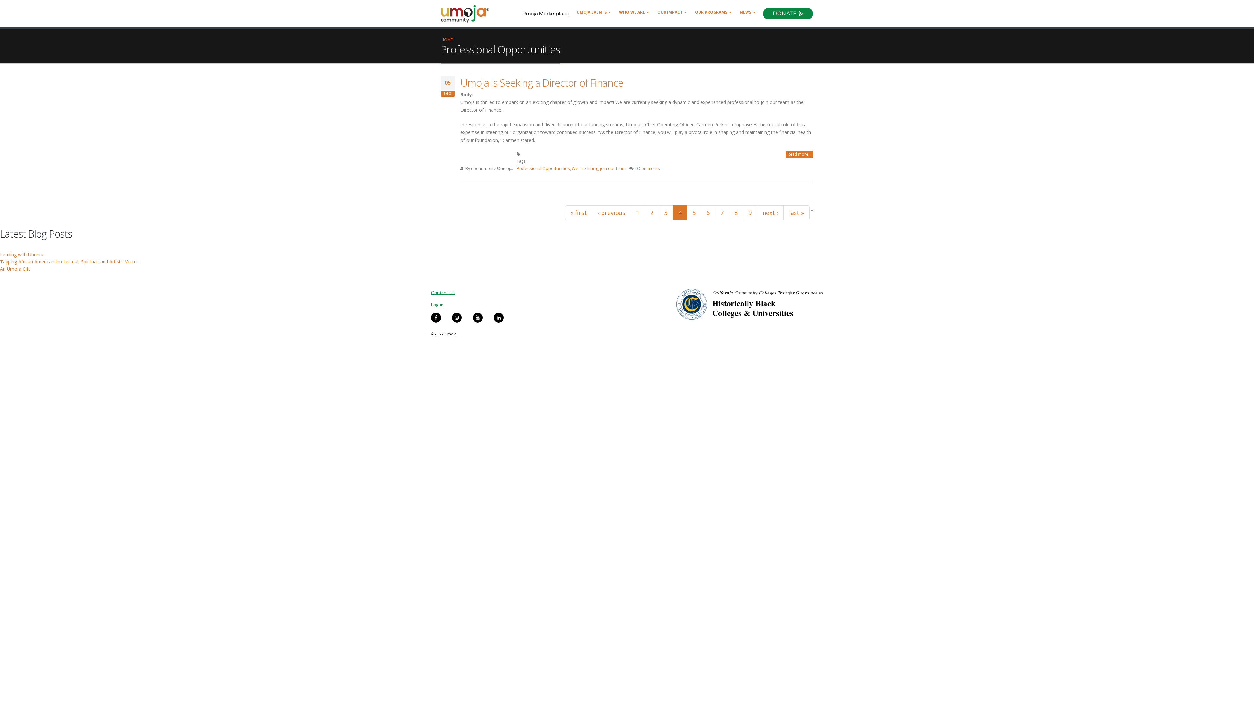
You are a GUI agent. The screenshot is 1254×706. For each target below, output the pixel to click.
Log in (437, 305)
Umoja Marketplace (545, 13)
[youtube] (478, 318)
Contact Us (443, 292)
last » (796, 213)
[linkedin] (499, 318)
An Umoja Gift (15, 269)
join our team (613, 168)
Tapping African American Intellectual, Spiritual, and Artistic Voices (69, 262)
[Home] (468, 14)
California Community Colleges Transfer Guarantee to (767, 292)
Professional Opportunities (543, 168)
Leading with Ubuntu (21, 254)
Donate (785, 13)
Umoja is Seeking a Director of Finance (541, 83)
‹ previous (611, 213)
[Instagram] (457, 318)
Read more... (799, 154)
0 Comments (647, 168)
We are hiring (585, 168)
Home (447, 39)
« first (579, 213)
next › (770, 213)
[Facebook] (436, 318)
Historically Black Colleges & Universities (752, 308)
